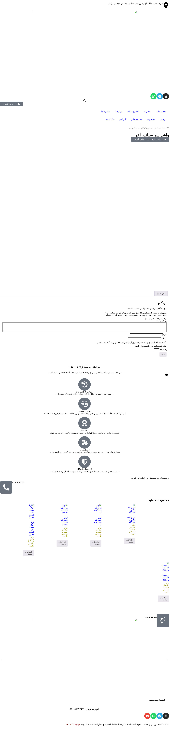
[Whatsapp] (153, 96)
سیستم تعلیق (136, 119)
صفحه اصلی (162, 111)
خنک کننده (110, 119)
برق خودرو (151, 119)
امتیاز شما (162, 319)
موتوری (163, 119)
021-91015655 (18, 482)
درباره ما (118, 111)
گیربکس (122, 119)
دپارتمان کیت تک (73, 724)
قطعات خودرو (159, 128)
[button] (1, 659)
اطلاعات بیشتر (129, 541)
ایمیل (164, 338)
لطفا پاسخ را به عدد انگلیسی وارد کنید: (151, 346)
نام (165, 335)
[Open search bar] (84, 100)
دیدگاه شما (161, 321)
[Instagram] (166, 96)
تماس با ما (105, 111)
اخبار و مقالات (133, 111)
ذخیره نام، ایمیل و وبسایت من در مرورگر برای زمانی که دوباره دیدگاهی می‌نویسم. (130, 342)
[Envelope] (147, 716)
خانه (167, 128)
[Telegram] (160, 96)
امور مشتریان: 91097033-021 (84, 709)
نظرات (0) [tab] (161, 294)
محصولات (148, 111)
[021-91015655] (6, 487)
